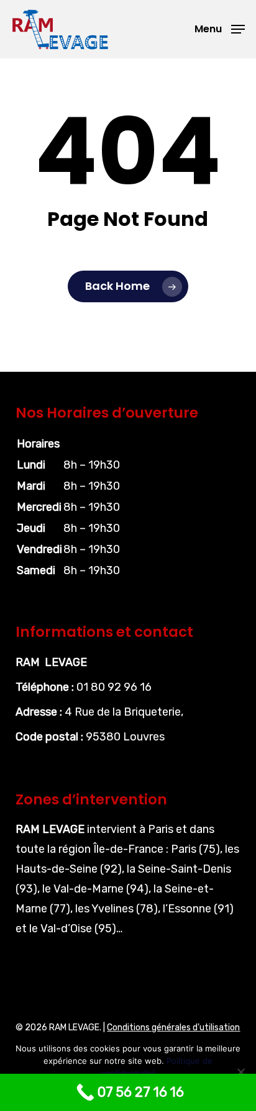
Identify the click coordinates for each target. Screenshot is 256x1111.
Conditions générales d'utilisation (173, 1027)
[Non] (240, 1072)
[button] (219, 28)
